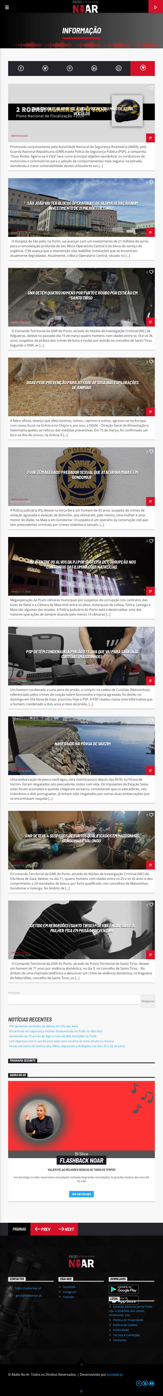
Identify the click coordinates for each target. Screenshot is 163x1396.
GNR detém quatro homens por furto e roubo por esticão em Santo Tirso (83, 295)
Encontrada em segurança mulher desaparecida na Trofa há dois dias (55, 1031)
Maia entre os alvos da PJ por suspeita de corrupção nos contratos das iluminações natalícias (82, 564)
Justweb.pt (115, 1374)
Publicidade (121, 1330)
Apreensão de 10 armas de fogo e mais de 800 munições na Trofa (52, 1036)
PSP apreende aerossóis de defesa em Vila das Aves (43, 1026)
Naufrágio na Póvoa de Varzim (82, 743)
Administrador (19, 135)
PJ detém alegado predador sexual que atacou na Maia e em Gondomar (82, 475)
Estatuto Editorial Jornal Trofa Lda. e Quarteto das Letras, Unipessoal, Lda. (130, 1311)
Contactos (119, 1340)
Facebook (69, 1287)
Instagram (69, 1292)
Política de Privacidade (128, 1320)
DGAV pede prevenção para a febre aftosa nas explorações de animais (82, 385)
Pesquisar (14, 992)
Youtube (68, 1297)
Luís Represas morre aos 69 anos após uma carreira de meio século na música (61, 1041)
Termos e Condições (126, 1335)
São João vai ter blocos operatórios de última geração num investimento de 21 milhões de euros (82, 205)
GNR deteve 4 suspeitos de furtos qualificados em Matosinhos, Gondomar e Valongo (82, 838)
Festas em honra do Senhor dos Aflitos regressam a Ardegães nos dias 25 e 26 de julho (67, 1046)
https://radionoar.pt (28, 1288)
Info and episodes (81, 1194)
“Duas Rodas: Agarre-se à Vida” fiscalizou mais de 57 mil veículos (82, 111)
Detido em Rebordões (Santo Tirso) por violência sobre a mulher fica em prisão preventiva (82, 928)
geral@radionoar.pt (28, 1295)
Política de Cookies (125, 1325)
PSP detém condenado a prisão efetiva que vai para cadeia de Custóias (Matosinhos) (82, 654)
